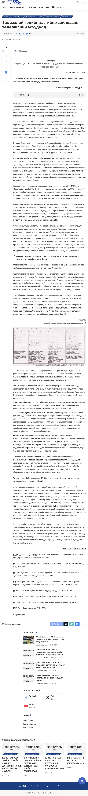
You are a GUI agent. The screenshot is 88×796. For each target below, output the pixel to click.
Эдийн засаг (66, 17)
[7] (42, 481)
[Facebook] (33, 697)
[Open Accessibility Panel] (82, 781)
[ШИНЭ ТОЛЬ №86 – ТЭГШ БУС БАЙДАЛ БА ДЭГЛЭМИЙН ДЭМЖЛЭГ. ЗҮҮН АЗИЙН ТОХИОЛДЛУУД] (28, 665)
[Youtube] (33, 706)
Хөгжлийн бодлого (35, 17)
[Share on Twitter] (19, 33)
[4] (48, 431)
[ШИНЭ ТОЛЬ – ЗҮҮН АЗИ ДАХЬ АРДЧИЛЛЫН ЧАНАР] (76, 749)
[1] (71, 152)
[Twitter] (54, 697)
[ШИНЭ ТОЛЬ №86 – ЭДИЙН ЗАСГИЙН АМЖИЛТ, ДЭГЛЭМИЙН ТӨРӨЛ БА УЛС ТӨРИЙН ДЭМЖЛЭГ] (28, 653)
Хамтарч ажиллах (29, 724)
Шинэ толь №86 (42, 658)
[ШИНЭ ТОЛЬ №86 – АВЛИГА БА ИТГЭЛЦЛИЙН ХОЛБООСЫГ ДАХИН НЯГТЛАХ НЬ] (28, 678)
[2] (53, 192)
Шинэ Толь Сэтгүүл (52, 17)
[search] (77, 2)
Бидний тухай (19, 615)
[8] (54, 506)
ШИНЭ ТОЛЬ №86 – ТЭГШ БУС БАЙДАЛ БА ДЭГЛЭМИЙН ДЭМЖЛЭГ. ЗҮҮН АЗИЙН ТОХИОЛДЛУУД (50, 665)
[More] (30, 33)
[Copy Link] (23, 33)
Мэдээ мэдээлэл (42, 645)
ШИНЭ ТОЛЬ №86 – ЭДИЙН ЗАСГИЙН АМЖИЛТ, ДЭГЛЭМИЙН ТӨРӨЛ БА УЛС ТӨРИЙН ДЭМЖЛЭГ (50, 652)
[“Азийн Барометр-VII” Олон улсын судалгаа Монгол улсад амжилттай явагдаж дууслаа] (28, 640)
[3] (56, 220)
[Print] (26, 33)
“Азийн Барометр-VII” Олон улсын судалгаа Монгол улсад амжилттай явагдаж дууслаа (50, 639)
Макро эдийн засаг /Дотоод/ (14, 17)
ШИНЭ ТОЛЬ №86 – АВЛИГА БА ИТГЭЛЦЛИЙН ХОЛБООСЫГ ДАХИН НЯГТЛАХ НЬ (50, 677)
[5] (53, 441)
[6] (28, 448)
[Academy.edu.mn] (13, 2)
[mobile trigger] (4, 2)
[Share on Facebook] (16, 33)
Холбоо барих (28, 728)
